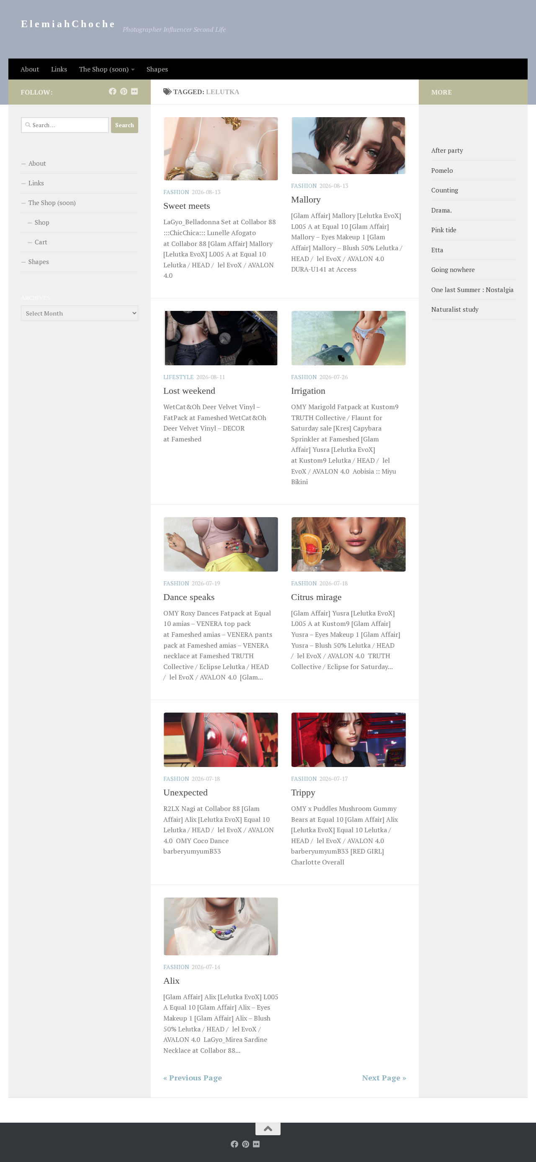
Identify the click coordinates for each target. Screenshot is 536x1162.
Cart (41, 242)
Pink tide (443, 230)
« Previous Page (192, 1077)
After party (447, 150)
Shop (42, 222)
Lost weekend (189, 390)
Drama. (441, 210)
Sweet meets (186, 205)
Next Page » (384, 1077)
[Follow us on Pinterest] (123, 91)
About (30, 69)
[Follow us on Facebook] (112, 91)
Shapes (157, 69)
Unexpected (185, 792)
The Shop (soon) (104, 69)
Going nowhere (453, 269)
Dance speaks (189, 597)
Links (59, 69)
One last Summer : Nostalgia (472, 289)
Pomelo (442, 170)
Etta (437, 250)
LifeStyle (178, 377)
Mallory (306, 199)
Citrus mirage (316, 597)
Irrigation (308, 390)
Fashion (176, 192)
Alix (171, 980)
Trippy (303, 792)
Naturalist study (455, 309)
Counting (444, 190)
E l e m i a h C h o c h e (67, 23)
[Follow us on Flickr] (134, 91)
